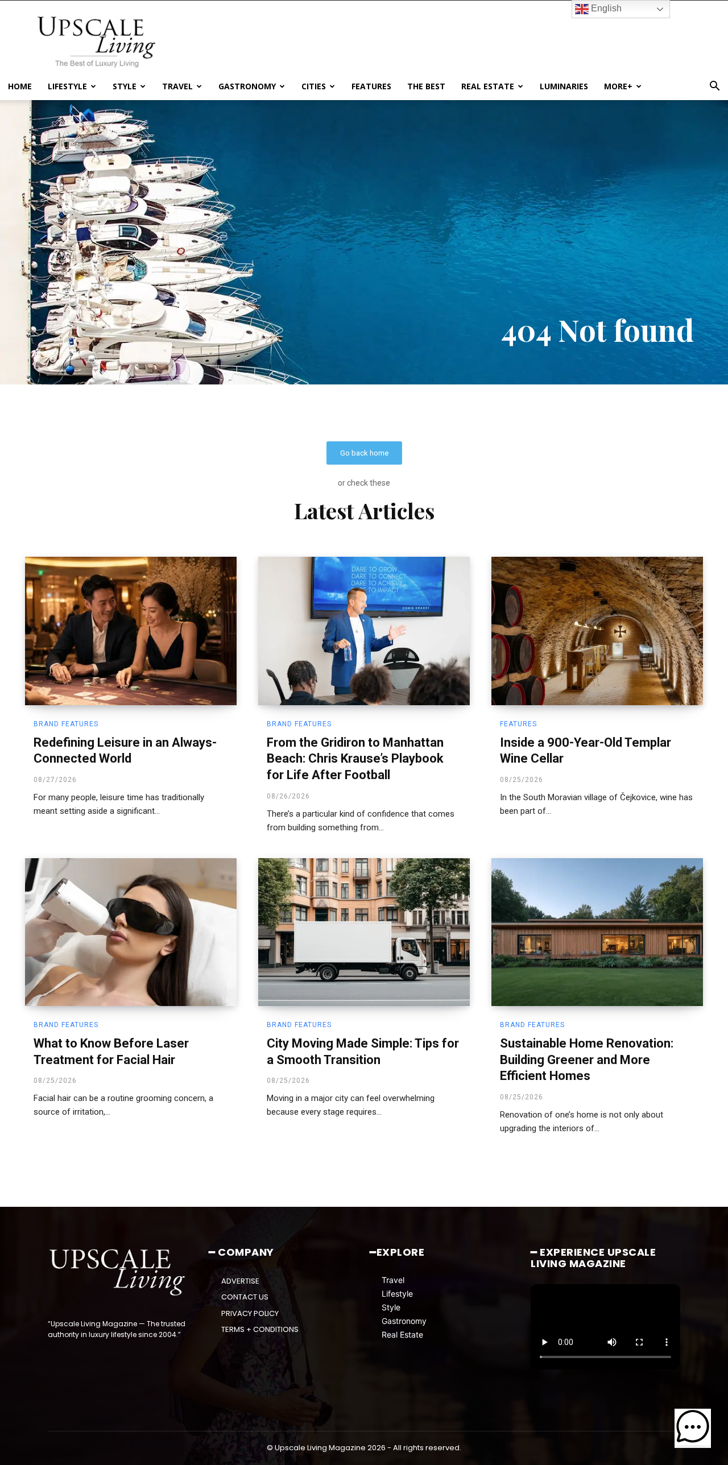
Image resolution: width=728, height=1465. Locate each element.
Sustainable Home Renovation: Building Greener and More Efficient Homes (586, 1059)
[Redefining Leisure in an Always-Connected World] (131, 631)
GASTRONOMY (247, 86)
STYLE (124, 86)
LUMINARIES (564, 86)
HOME (20, 86)
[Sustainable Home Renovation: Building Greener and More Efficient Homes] (597, 932)
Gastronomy (404, 1321)
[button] (714, 87)
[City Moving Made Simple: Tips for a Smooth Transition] (364, 932)
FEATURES (371, 86)
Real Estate (402, 1334)
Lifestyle (397, 1293)
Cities (313, 86)
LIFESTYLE (67, 86)
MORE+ (618, 86)
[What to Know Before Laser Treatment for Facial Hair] (131, 932)
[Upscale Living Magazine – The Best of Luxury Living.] (118, 1273)
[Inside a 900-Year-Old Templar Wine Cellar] (597, 631)
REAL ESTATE (487, 86)
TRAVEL (177, 86)
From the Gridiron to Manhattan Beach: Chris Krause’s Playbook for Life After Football (355, 758)
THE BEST (426, 86)
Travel (393, 1280)
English (605, 8)
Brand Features (66, 724)
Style (391, 1307)
